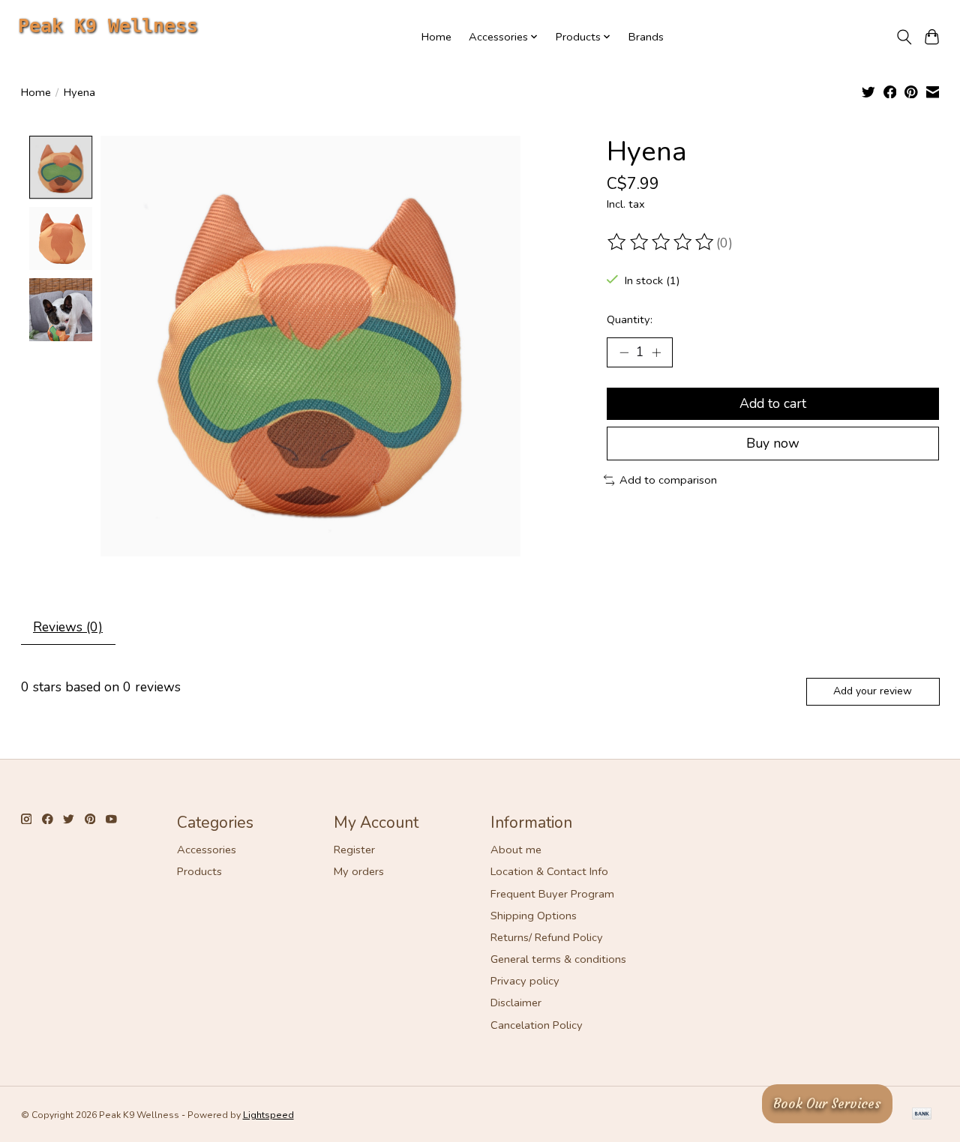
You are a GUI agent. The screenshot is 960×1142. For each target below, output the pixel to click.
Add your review (872, 691)
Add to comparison (668, 479)
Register (354, 849)
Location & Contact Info (549, 871)
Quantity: (629, 319)
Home (437, 36)
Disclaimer (516, 1002)
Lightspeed (268, 1115)
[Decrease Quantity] (624, 352)
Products (199, 871)
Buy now (773, 443)
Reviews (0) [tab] (68, 627)
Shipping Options (533, 915)
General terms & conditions (558, 959)
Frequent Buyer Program (552, 893)
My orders (359, 871)
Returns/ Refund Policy (546, 937)
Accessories (206, 849)
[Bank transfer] (922, 1115)
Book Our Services (827, 1104)
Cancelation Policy (536, 1025)
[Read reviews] (661, 242)
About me (516, 849)
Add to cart (773, 403)
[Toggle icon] (904, 36)
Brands (646, 36)
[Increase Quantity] (656, 352)
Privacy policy (525, 980)
